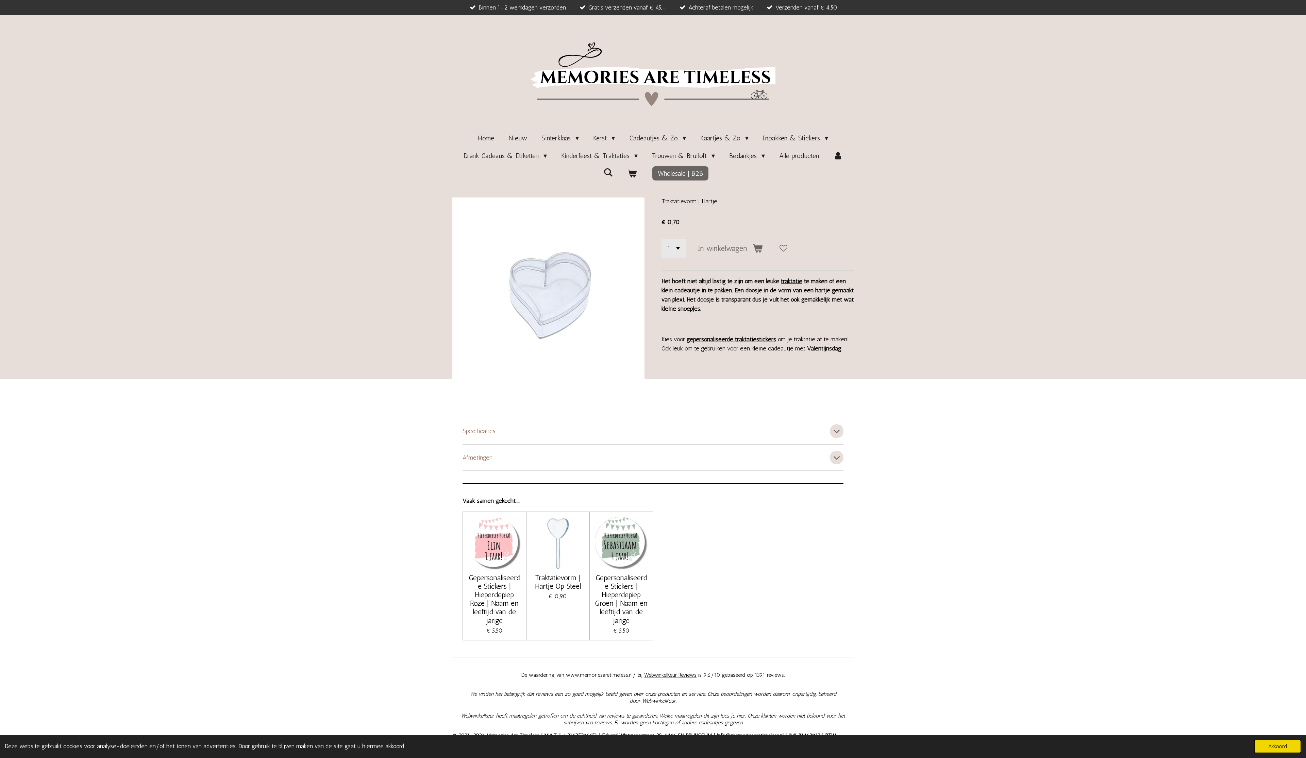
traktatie (791, 281)
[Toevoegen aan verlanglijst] (783, 248)
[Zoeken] (608, 172)
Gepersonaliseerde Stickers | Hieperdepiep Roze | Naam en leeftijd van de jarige (494, 599)
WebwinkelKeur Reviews (670, 675)
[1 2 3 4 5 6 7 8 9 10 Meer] (674, 248)
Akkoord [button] (1277, 746)
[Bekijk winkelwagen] (632, 173)
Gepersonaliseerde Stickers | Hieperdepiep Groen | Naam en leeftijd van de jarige (621, 599)
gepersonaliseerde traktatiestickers (731, 339)
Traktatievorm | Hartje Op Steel (558, 581)
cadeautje (687, 290)
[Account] (838, 156)
